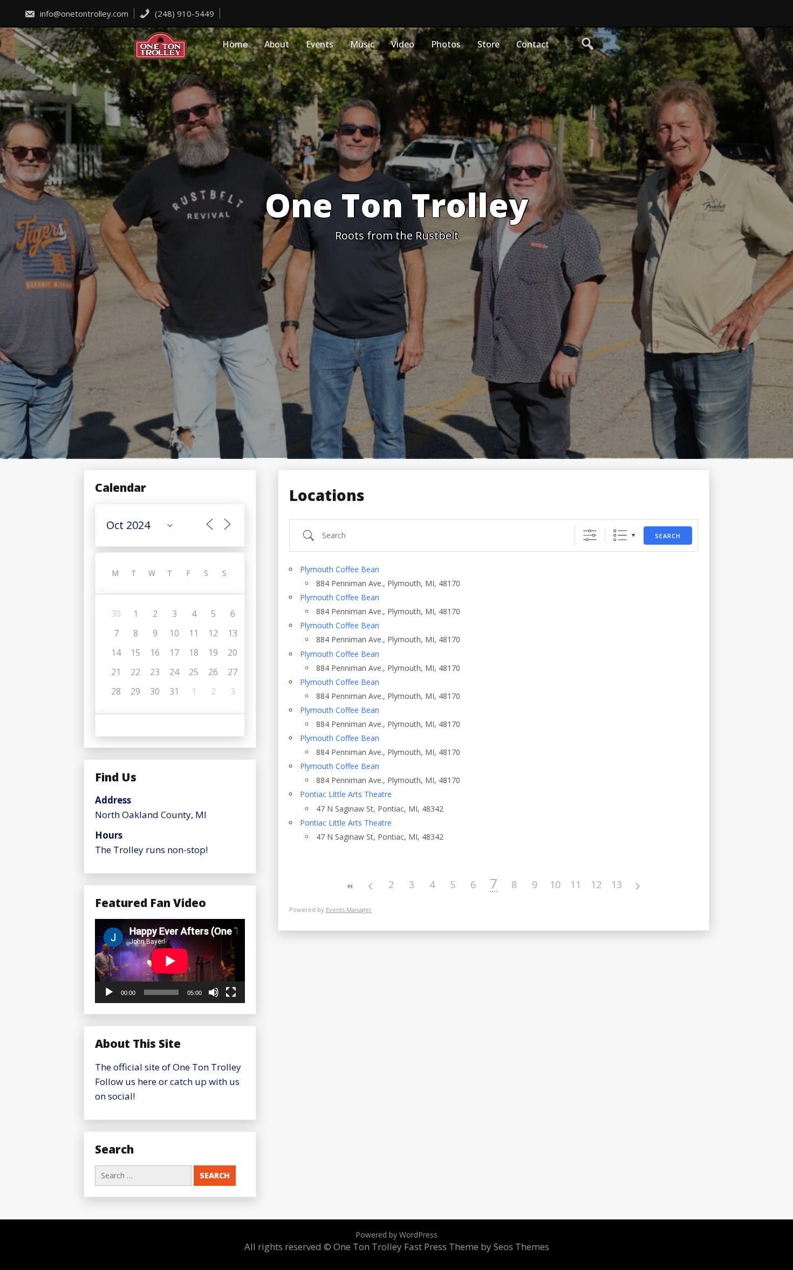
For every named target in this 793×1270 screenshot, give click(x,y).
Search (668, 536)
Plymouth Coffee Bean (339, 569)
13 (616, 884)
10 (555, 884)
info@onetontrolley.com (83, 13)
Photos (446, 44)
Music (362, 44)
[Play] (109, 992)
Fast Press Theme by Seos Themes (476, 1246)
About (276, 44)
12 (596, 884)
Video (402, 44)
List (620, 535)
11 (575, 884)
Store (488, 44)
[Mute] (213, 992)
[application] (170, 961)
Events (319, 44)
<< (350, 886)
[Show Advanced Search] (590, 535)
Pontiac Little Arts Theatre (346, 794)
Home (235, 44)
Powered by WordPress (396, 1235)
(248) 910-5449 (183, 13)
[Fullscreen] (230, 992)
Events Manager (349, 909)
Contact (532, 44)
